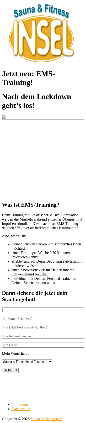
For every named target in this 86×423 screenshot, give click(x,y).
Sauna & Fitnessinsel (46, 419)
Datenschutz (20, 409)
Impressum (19, 404)
